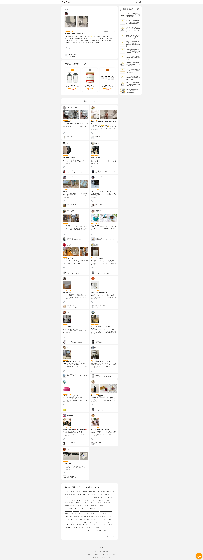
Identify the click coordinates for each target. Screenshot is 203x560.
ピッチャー (87, 527)
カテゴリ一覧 (98, 551)
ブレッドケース (68, 516)
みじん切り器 (94, 497)
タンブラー (67, 524)
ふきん (78, 500)
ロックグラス (68, 527)
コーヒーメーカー (94, 505)
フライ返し (76, 497)
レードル (85, 497)
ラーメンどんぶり (85, 530)
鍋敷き (71, 505)
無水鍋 (98, 491)
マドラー (104, 527)
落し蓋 (71, 500)
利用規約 (96, 554)
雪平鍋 (72, 494)
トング (80, 497)
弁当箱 (107, 516)
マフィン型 (99, 519)
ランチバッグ (79, 519)
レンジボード (86, 511)
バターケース (96, 513)
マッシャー (100, 497)
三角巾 (66, 502)
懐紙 (73, 502)
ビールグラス (93, 524)
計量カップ (85, 522)
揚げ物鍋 (103, 491)
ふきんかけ (96, 508)
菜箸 (95, 530)
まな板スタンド (103, 508)
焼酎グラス (81, 527)
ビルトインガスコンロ (86, 513)
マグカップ (81, 524)
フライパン (67, 491)
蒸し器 (97, 516)
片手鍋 (90, 491)
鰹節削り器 (102, 516)
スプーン (98, 522)
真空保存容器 (76, 516)
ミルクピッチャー (94, 527)
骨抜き (75, 500)
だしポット (90, 508)
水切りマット (93, 502)
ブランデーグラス (109, 524)
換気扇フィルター (79, 502)
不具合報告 (113, 554)
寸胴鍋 (76, 494)
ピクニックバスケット (70, 519)
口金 (104, 519)
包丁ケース (102, 511)
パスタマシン (92, 516)
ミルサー (67, 500)
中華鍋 (79, 494)
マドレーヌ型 (93, 519)
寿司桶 (66, 513)
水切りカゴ (86, 502)
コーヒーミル (102, 505)
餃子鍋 (107, 491)
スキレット (84, 494)
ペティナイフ (101, 494)
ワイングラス (75, 527)
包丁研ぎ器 (107, 494)
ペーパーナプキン (93, 500)
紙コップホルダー (73, 513)
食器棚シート (76, 505)
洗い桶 (105, 502)
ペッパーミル (76, 511)
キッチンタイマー (78, 522)
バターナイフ (94, 494)
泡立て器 (107, 519)
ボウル (81, 511)
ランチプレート (76, 530)
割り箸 (70, 502)
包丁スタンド (108, 511)
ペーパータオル (84, 500)
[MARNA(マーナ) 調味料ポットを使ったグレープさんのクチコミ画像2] (82, 21)
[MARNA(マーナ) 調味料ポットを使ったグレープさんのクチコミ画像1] (70, 21)
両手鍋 (94, 491)
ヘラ (89, 497)
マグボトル (87, 524)
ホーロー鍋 (67, 494)
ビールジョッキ (101, 524)
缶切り (79, 513)
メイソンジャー (68, 530)
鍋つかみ (67, 505)
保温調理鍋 (85, 491)
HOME (101, 548)
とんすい (101, 530)
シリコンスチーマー (108, 497)
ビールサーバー (83, 508)
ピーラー (71, 497)
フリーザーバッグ (104, 513)
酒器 (97, 530)
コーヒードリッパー (69, 508)
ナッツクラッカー (84, 516)
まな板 (66, 497)
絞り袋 (111, 519)
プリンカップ (86, 519)
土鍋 (81, 491)
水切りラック (100, 502)
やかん (87, 505)
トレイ (108, 522)
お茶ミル (77, 508)
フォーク (103, 522)
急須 (101, 527)
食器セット (106, 530)
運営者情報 (90, 554)
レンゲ (91, 530)
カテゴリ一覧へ (111, 536)
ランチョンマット (102, 500)
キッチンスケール (69, 522)
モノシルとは (105, 551)
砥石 (112, 494)
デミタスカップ (74, 524)
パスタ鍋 (112, 491)
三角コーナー (110, 500)
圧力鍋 (72, 491)
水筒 (110, 516)
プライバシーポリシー (104, 554)
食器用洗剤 (83, 505)
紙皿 (109, 502)
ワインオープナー (94, 511)
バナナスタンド (68, 511)
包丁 (89, 494)
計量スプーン (92, 522)
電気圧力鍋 (77, 491)
